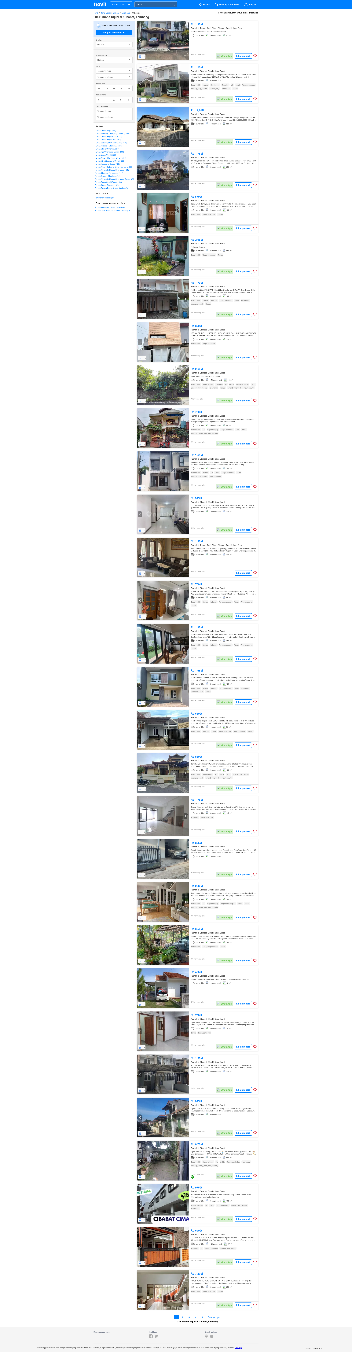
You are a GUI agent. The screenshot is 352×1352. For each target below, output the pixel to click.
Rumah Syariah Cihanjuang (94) (107, 176)
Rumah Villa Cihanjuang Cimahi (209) (109, 161)
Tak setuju (317, 1348)
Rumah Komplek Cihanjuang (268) (108, 145)
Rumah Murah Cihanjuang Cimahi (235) (110, 158)
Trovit (96, 12)
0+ (99, 88)
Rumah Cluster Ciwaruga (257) (107, 148)
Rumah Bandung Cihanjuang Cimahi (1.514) (112, 133)
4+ (129, 88)
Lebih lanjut (238, 1347)
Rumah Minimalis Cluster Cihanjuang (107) (112, 170)
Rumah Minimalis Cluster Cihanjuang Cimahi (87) (114, 179)
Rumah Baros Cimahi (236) (105, 154)
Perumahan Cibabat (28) (104, 197)
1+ (107, 88)
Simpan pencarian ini (114, 32)
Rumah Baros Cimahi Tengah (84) (108, 182)
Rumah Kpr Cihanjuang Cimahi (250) (109, 151)
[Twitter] (156, 1337)
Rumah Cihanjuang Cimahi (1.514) (108, 136)
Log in (252, 4)
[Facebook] (151, 1337)
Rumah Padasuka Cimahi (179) (107, 164)
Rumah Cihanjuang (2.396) (105, 130)
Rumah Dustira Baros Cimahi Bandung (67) (112, 188)
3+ (121, 88)
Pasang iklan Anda (229, 4)
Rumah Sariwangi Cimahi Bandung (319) (111, 142)
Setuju (307, 1348)
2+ (114, 88)
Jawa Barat (106, 12)
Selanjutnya (214, 1317)
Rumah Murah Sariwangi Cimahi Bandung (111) (113, 167)
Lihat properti (243, 55)
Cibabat (136, 12)
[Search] (173, 4)
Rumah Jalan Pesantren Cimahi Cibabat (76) (112, 210)
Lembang (126, 12)
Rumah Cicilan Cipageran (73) (107, 185)
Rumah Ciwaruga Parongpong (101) (109, 173)
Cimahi (116, 12)
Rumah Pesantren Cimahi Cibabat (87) (110, 207)
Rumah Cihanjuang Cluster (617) (108, 139)
